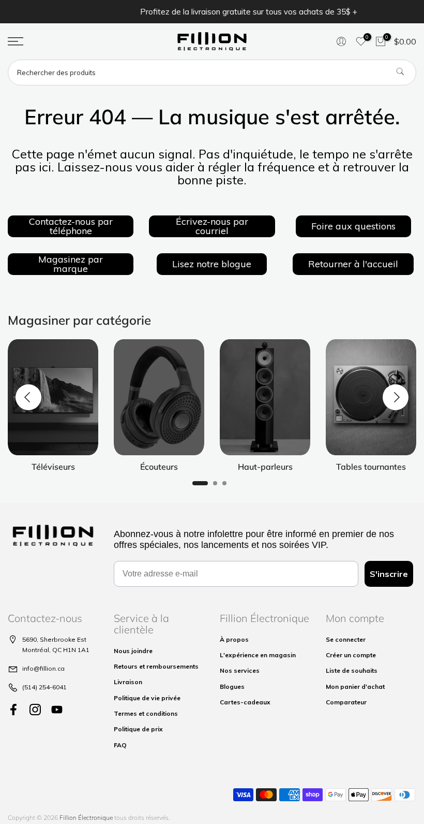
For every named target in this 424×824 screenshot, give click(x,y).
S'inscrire (389, 574)
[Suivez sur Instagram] (35, 710)
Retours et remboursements (156, 666)
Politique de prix (138, 729)
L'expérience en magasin (258, 655)
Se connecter (346, 639)
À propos (234, 639)
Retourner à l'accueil (353, 264)
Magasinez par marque (70, 263)
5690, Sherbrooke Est (54, 639)
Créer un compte (351, 655)
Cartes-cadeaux (245, 702)
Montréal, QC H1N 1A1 (55, 650)
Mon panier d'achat (355, 686)
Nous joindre (133, 651)
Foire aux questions (353, 226)
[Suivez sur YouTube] (57, 710)
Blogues (232, 686)
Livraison (128, 682)
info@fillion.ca (43, 668)
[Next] (395, 397)
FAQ (120, 745)
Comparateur (346, 702)
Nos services (240, 670)
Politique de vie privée (147, 698)
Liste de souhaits (351, 670)
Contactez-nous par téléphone (71, 226)
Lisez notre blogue (211, 264)
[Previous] (28, 397)
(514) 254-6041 (44, 687)
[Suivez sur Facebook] (13, 710)
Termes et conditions (146, 713)
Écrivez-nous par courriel (212, 226)
